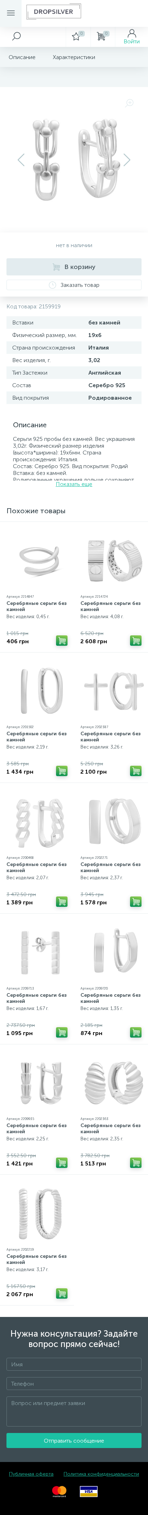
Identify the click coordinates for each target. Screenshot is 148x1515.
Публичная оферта (31, 1474)
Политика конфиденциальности (101, 1474)
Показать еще (74, 484)
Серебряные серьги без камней (36, 606)
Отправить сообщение (74, 1440)
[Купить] (62, 640)
